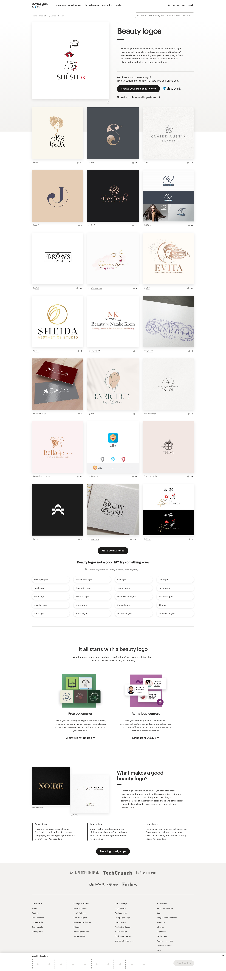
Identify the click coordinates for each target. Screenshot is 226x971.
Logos (53, 16)
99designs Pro (80, 936)
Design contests (80, 908)
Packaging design (122, 927)
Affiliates (160, 927)
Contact (35, 913)
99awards (161, 922)
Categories (60, 5)
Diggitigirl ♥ (95, 350)
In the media (37, 922)
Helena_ (149, 225)
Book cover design (123, 936)
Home (35, 16)
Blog (158, 913)
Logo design (120, 908)
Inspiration (107, 5)
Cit (108, 101)
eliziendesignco (151, 413)
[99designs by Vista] (40, 5)
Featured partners (164, 945)
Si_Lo (148, 539)
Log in (191, 5)
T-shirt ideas (162, 936)
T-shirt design (121, 931)
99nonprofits (37, 931)
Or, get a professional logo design (137, 97)
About (34, 908)
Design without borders (167, 917)
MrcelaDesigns (40, 413)
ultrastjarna (95, 539)
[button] (223, 956)
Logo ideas (161, 931)
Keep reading (55, 839)
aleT (37, 162)
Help (159, 950)
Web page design (122, 917)
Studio (118, 5)
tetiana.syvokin (96, 288)
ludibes (75, 815)
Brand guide (120, 922)
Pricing (77, 927)
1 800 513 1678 (177, 5)
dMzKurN (94, 476)
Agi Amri (149, 350)
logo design (155, 62)
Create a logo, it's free (79, 737)
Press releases (38, 917)
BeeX (93, 225)
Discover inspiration (82, 922)
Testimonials (37, 927)
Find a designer (91, 5)
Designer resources (165, 941)
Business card (121, 913)
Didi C (148, 162)
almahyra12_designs (42, 476)
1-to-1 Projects (80, 913)
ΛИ (36, 539)
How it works (74, 5)
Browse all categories (124, 941)
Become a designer (165, 908)
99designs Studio (81, 931)
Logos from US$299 (144, 737)
